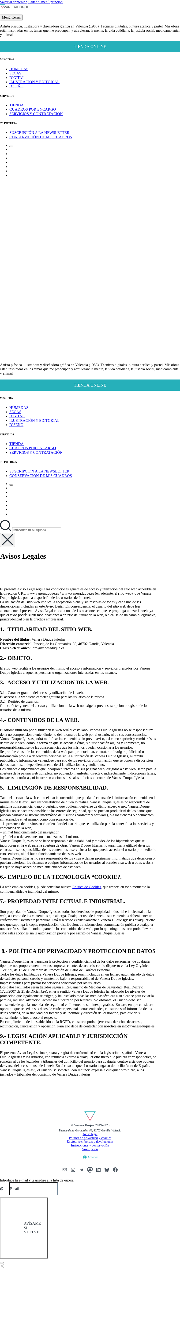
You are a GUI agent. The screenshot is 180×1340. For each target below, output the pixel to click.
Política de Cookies (86, 887)
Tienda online (90, 46)
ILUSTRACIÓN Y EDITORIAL (34, 82)
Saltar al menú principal (45, 2)
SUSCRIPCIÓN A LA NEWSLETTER (39, 133)
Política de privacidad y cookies (90, 1138)
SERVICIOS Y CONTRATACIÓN (36, 114)
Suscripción (90, 1149)
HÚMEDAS (18, 69)
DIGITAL (17, 78)
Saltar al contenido (13, 2)
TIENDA (16, 105)
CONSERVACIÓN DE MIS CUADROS (40, 137)
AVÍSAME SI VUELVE (32, 1227)
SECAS (15, 73)
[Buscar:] (6, 530)
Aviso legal (90, 1134)
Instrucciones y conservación (90, 1145)
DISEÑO (16, 86)
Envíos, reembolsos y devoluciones (90, 1141)
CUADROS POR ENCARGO (32, 109)
